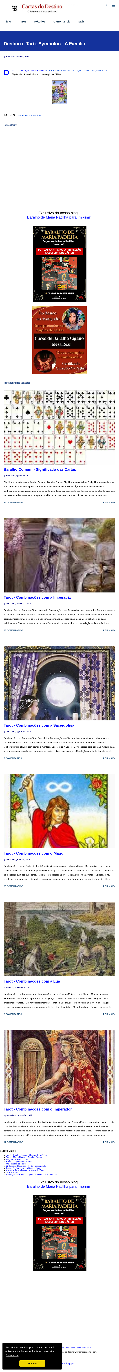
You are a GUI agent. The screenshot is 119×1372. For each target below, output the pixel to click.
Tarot (22, 21)
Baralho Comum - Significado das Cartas (40, 469)
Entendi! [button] (32, 1363)
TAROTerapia (12, 1172)
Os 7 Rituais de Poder (16, 1164)
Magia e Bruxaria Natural (17, 1159)
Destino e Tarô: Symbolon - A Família (44, 43)
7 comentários (13, 758)
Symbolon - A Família (29, 115)
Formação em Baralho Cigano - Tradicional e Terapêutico (31, 1175)
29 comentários (13, 886)
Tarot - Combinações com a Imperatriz (37, 597)
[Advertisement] (59, 1309)
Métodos (39, 21)
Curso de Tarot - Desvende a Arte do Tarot (25, 1170)
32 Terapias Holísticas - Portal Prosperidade (26, 1166)
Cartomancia (61, 21)
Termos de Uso (84, 1348)
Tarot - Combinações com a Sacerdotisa (39, 725)
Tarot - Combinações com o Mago (33, 853)
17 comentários (13, 1142)
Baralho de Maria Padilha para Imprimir (59, 217)
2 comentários (13, 1014)
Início (7, 21)
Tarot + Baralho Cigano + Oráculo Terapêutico (26, 1155)
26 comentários (13, 630)
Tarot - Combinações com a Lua (32, 981)
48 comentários (13, 502)
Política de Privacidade (65, 1348)
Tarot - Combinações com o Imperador (38, 1109)
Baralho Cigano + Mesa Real (19, 1162)
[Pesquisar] (106, 5)
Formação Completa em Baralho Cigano (24, 1168)
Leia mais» (109, 502)
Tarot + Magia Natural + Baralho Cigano (24, 1157)
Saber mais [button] (12, 1355)
